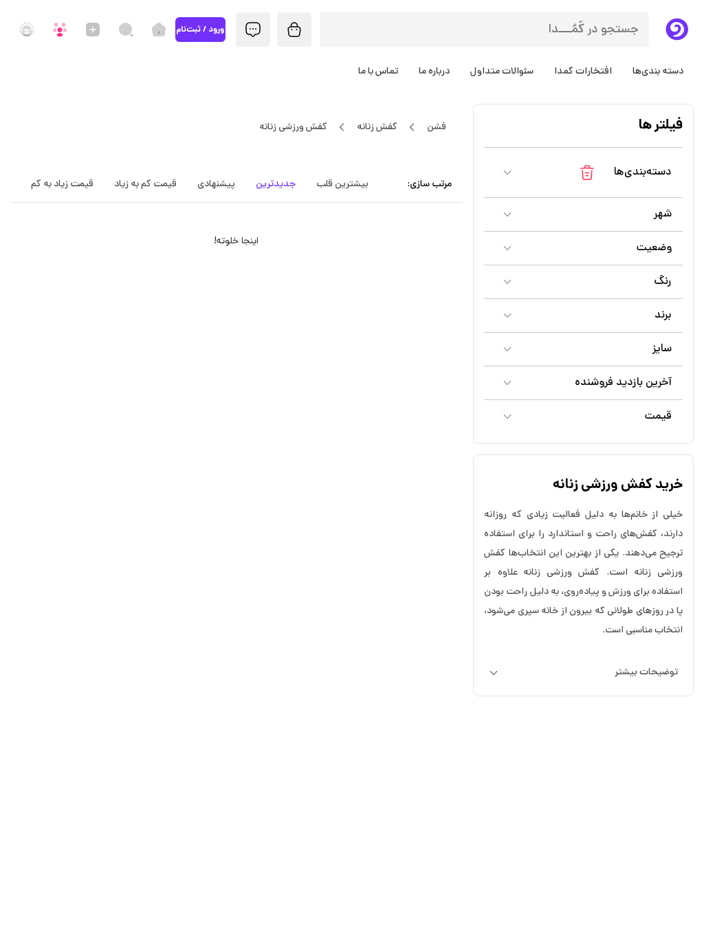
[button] (583, 172)
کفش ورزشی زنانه (293, 127)
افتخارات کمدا (583, 72)
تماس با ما (378, 72)
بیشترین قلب (342, 184)
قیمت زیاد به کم (62, 184)
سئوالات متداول (502, 72)
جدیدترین (276, 184)
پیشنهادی (216, 184)
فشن (436, 127)
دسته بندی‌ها (657, 72)
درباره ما (434, 72)
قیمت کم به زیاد (145, 184)
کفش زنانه (377, 127)
